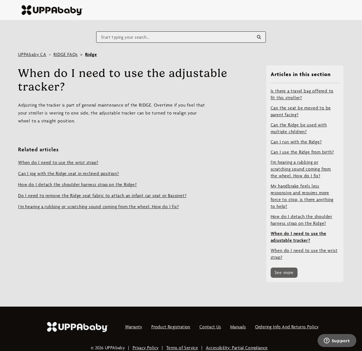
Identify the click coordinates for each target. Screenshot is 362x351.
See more (284, 272)
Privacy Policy (146, 347)
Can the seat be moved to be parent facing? (301, 111)
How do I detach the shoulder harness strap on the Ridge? (301, 220)
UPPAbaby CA (32, 54)
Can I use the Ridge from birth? (302, 152)
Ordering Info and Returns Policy (287, 327)
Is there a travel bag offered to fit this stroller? (302, 94)
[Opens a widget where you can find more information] (336, 341)
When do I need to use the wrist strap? (304, 254)
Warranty (133, 327)
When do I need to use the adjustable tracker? (298, 237)
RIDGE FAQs (65, 54)
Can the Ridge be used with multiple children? (299, 128)
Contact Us (210, 327)
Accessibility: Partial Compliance (237, 347)
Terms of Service (182, 347)
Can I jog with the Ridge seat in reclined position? (68, 173)
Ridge (91, 54)
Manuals (238, 327)
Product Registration (170, 327)
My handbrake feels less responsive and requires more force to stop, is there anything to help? (302, 196)
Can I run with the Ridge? (296, 142)
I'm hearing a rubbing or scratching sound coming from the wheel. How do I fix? (301, 169)
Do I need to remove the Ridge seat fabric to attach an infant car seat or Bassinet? (102, 195)
